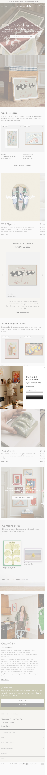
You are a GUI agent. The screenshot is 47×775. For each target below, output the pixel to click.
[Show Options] (41, 394)
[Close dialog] (45, 368)
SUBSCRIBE (34, 397)
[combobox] (34, 394)
